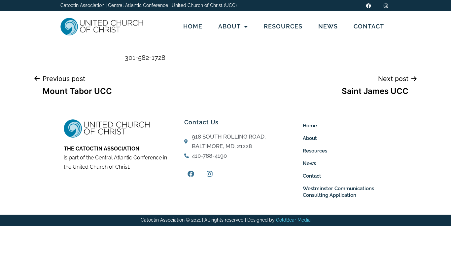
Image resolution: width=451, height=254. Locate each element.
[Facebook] (368, 6)
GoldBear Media (293, 220)
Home (192, 26)
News (328, 26)
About (229, 26)
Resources (283, 26)
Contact (369, 26)
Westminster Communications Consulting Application (338, 192)
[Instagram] (386, 6)
